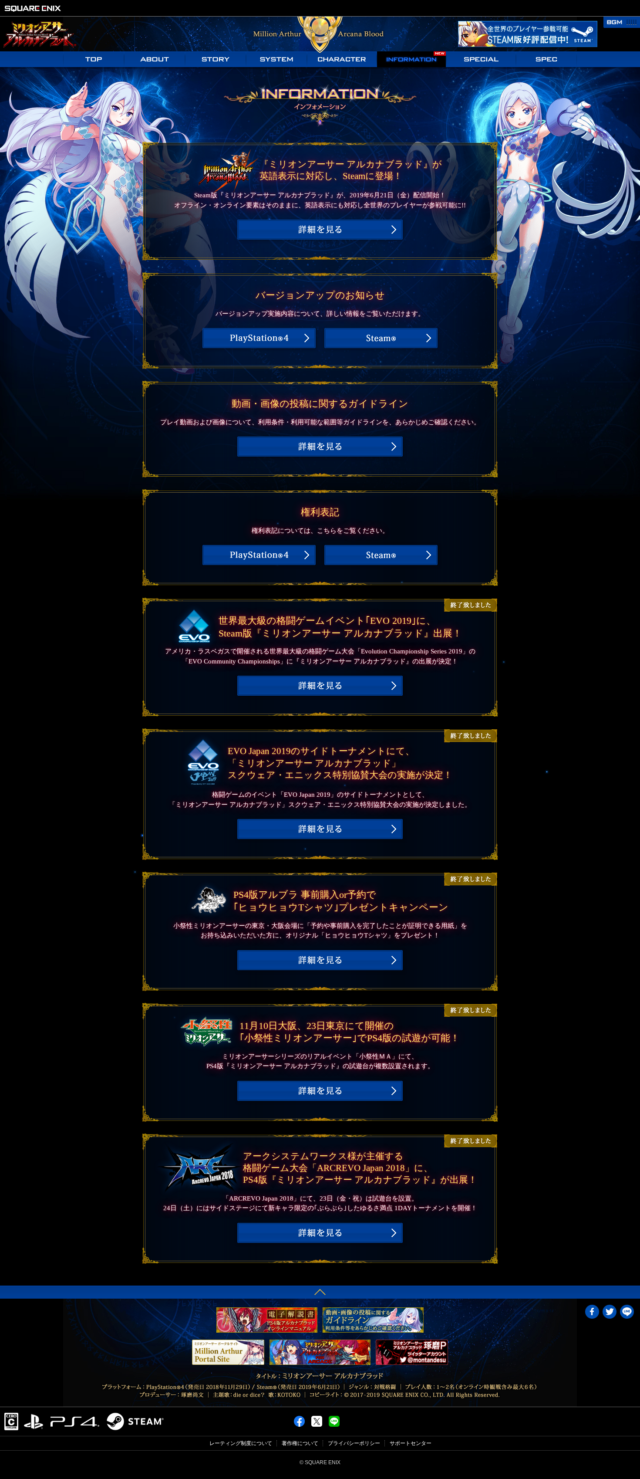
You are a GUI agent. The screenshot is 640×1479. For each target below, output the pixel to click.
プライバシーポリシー (354, 1443)
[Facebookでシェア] (299, 1419)
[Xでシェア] (316, 1419)
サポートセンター (410, 1443)
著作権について (300, 1443)
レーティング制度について (240, 1443)
